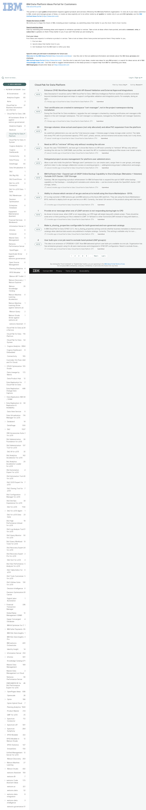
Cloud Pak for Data (63, 101)
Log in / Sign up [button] (135, 78)
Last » (104, 256)
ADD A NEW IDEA (15, 84)
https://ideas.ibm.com (50, 16)
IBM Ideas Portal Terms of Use (114, 264)
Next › (96, 256)
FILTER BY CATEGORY (13, 89)
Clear (23, 89)
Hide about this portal (33, 7)
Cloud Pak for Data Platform (80, 101)
